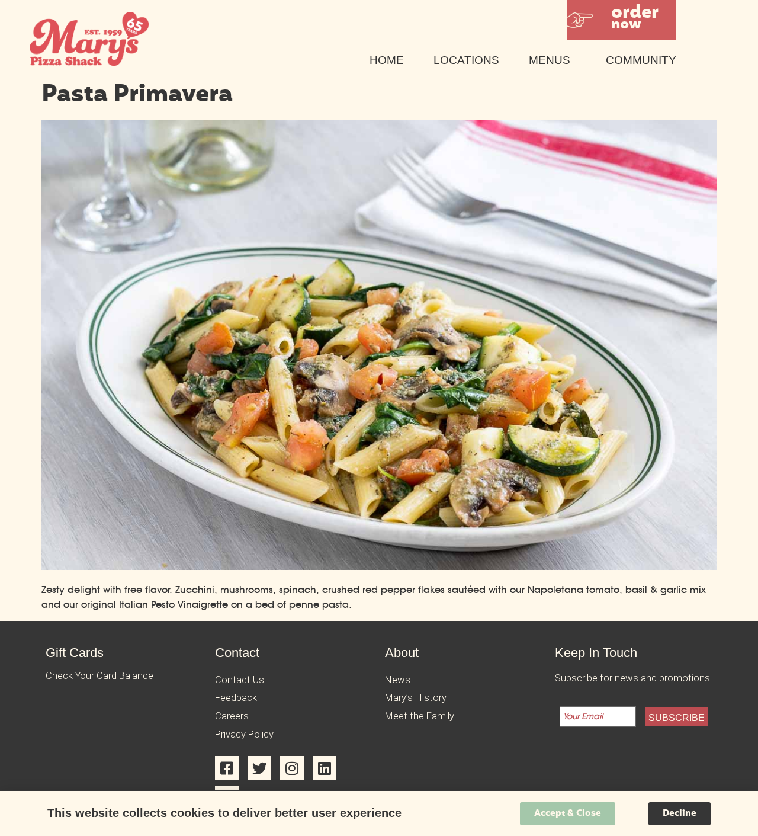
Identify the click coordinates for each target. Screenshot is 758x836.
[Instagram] (292, 768)
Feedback (236, 697)
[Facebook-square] (227, 768)
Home (387, 60)
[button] (621, 20)
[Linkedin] (324, 768)
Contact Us (239, 680)
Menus (549, 60)
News (397, 680)
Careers (232, 716)
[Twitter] (259, 768)
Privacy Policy (244, 734)
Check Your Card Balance (99, 675)
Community (641, 60)
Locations (466, 60)
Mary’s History (416, 697)
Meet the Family (419, 716)
